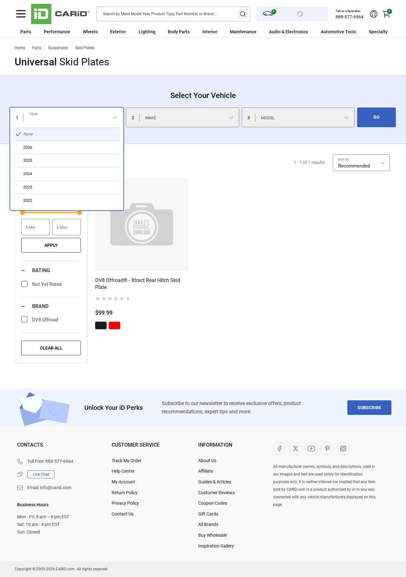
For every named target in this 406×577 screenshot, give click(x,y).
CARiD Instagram (343, 448)
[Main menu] (21, 14)
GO (376, 117)
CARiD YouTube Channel (311, 448)
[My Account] (373, 14)
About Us (207, 460)
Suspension (58, 48)
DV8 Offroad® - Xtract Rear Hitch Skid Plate (137, 283)
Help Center (123, 471)
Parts (25, 31)
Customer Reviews (216, 492)
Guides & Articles (214, 481)
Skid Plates (84, 48)
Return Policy (125, 492)
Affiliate (205, 471)
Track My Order (126, 460)
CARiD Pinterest (327, 448)
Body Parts (179, 31)
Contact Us (123, 513)
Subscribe (369, 407)
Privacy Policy (125, 503)
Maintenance (243, 31)
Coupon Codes (212, 503)
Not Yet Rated (47, 284)
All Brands (208, 524)
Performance (57, 31)
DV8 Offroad (45, 320)
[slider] (22, 212)
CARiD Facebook (279, 448)
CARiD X (295, 448)
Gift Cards (208, 513)
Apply (51, 245)
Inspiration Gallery (216, 545)
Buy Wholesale (212, 535)
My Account (123, 481)
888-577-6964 (349, 16)
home (20, 48)
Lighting (147, 31)
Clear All (51, 348)
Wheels (90, 31)
